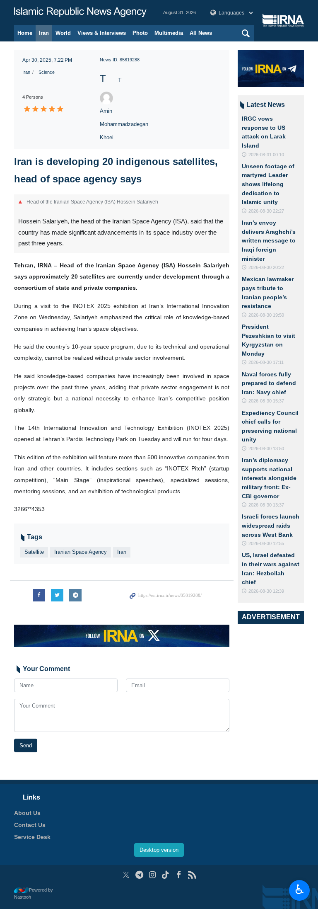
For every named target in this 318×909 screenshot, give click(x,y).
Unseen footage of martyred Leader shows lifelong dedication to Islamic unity (268, 184)
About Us (27, 813)
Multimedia (168, 33)
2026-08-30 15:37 (266, 400)
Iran (44, 33)
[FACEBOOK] (178, 874)
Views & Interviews (101, 33)
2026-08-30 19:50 (266, 315)
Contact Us (30, 825)
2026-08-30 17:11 (266, 362)
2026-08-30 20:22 (266, 267)
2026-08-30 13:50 (266, 448)
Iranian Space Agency (80, 552)
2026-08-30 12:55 (266, 543)
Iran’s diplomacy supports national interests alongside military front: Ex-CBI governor (269, 478)
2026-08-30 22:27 (266, 210)
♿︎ (300, 889)
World (63, 33)
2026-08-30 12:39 (266, 591)
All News (201, 33)
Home (24, 33)
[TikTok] (165, 874)
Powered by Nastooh (33, 893)
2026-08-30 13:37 (266, 504)
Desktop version (159, 850)
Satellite (34, 552)
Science (47, 72)
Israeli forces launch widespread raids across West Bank (270, 525)
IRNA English (80, 12)
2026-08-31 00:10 (266, 154)
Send (25, 745)
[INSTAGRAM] (152, 874)
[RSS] (192, 874)
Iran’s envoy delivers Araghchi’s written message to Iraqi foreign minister (269, 240)
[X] (126, 874)
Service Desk (32, 837)
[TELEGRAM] (139, 874)
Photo (140, 33)
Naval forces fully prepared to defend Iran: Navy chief (269, 383)
